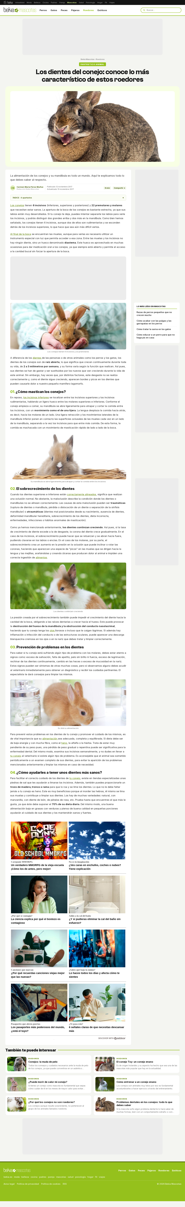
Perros (43, 10)
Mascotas (72, 2)
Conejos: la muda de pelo (43, 1061)
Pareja (62, 2)
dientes (37, 357)
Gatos (54, 10)
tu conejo (15, 755)
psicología (80, 1177)
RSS (65, 1184)
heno (64, 742)
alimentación (50, 738)
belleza (25, 1177)
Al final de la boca (20, 234)
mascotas (61, 1177)
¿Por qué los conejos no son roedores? (51, 1102)
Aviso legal (9, 1184)
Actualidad (19, 2)
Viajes (112, 2)
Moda (29, 2)
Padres (54, 2)
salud (70, 1177)
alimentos (41, 557)
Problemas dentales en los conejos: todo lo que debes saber (144, 1104)
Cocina (46, 2)
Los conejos (17, 205)
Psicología (90, 2)
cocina (34, 1177)
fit (96, 1177)
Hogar (100, 2)
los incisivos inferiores (36, 397)
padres (42, 1177)
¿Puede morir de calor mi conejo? (47, 1081)
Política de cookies (50, 1184)
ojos (52, 630)
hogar (90, 1177)
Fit (106, 2)
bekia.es (8, 1177)
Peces (64, 10)
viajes (102, 1177)
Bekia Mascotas (87, 59)
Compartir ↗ (119, 188)
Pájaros (75, 10)
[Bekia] (8, 2)
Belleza (37, 2)
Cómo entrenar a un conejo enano (136, 1081)
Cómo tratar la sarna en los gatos (154, 329)
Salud (81, 2)
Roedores (88, 10)
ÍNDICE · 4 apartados (68, 197)
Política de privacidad (28, 1184)
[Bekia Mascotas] (20, 10)
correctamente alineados (81, 494)
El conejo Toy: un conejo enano (134, 1061)
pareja (51, 1177)
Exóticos (102, 10)
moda (17, 1177)
